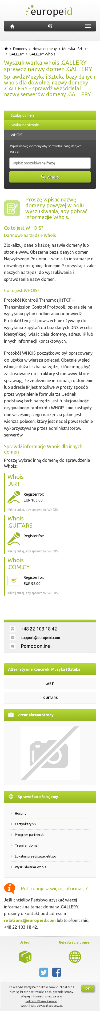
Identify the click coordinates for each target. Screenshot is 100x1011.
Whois (53, 177)
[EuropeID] (12, 26)
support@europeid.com (40, 638)
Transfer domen (27, 845)
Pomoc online (35, 646)
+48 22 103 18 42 (39, 628)
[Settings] (50, 26)
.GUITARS (50, 697)
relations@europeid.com (30, 920)
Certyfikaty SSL (26, 824)
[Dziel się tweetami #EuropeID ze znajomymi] (44, 974)
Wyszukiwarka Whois (30, 867)
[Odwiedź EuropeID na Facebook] (56, 974)
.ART (50, 683)
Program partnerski (29, 834)
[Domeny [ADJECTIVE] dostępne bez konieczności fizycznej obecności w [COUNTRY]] (75, 956)
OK (87, 988)
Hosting (20, 813)
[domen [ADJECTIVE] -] (25, 956)
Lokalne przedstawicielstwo (35, 856)
